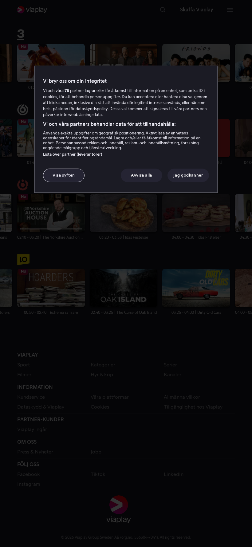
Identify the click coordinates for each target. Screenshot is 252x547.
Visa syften (64, 175)
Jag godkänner (188, 175)
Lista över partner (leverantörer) (72, 154)
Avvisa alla (141, 175)
